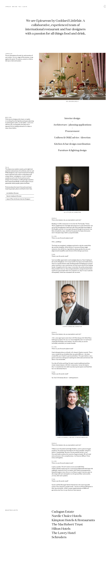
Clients (25, 6)
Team (19, 6)
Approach (8, 6)
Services (14, 6)
